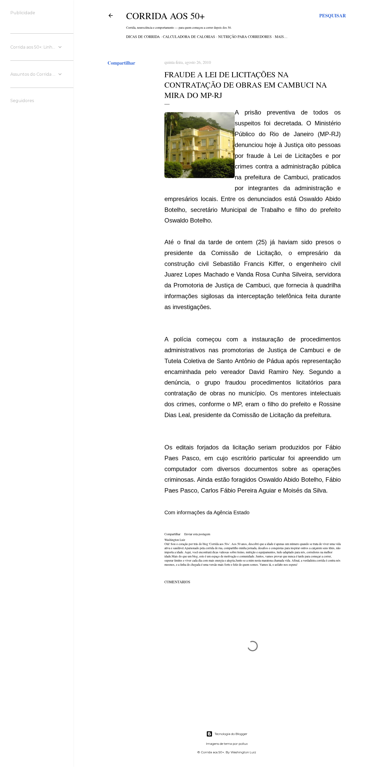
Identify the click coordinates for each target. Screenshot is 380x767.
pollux (243, 744)
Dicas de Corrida (143, 36)
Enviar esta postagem (197, 534)
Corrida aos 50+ (165, 15)
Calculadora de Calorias (189, 36)
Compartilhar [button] (121, 62)
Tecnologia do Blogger (231, 734)
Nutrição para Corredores (245, 36)
